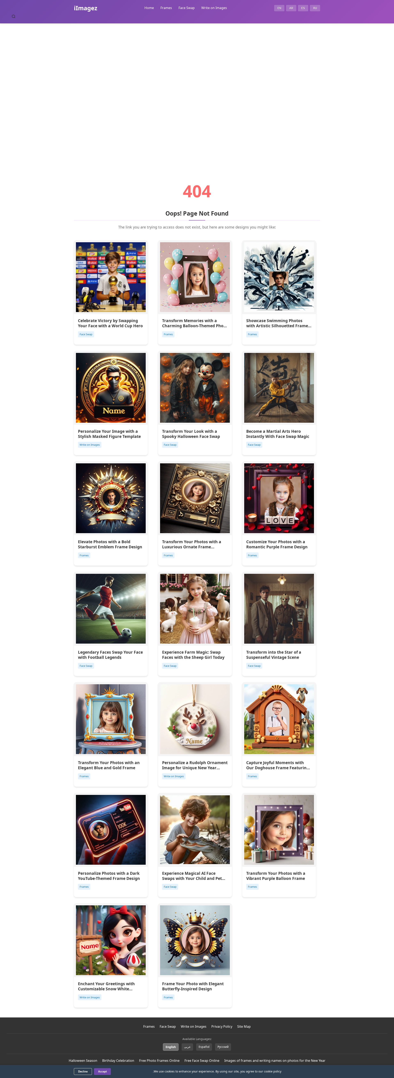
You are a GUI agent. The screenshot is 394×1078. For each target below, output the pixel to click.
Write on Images (214, 8)
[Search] (13, 16)
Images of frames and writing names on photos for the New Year (274, 1060)
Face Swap (187, 8)
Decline (83, 1071)
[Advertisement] (197, 91)
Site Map (244, 1026)
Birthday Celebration (118, 1060)
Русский (223, 1047)
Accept (102, 1071)
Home (149, 8)
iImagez (85, 8)
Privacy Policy (221, 1026)
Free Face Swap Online (201, 1060)
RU (315, 8)
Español (204, 1047)
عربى (187, 1047)
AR (291, 8)
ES (303, 8)
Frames (166, 8)
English (171, 1047)
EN (279, 8)
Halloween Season (83, 1060)
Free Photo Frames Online (159, 1060)
